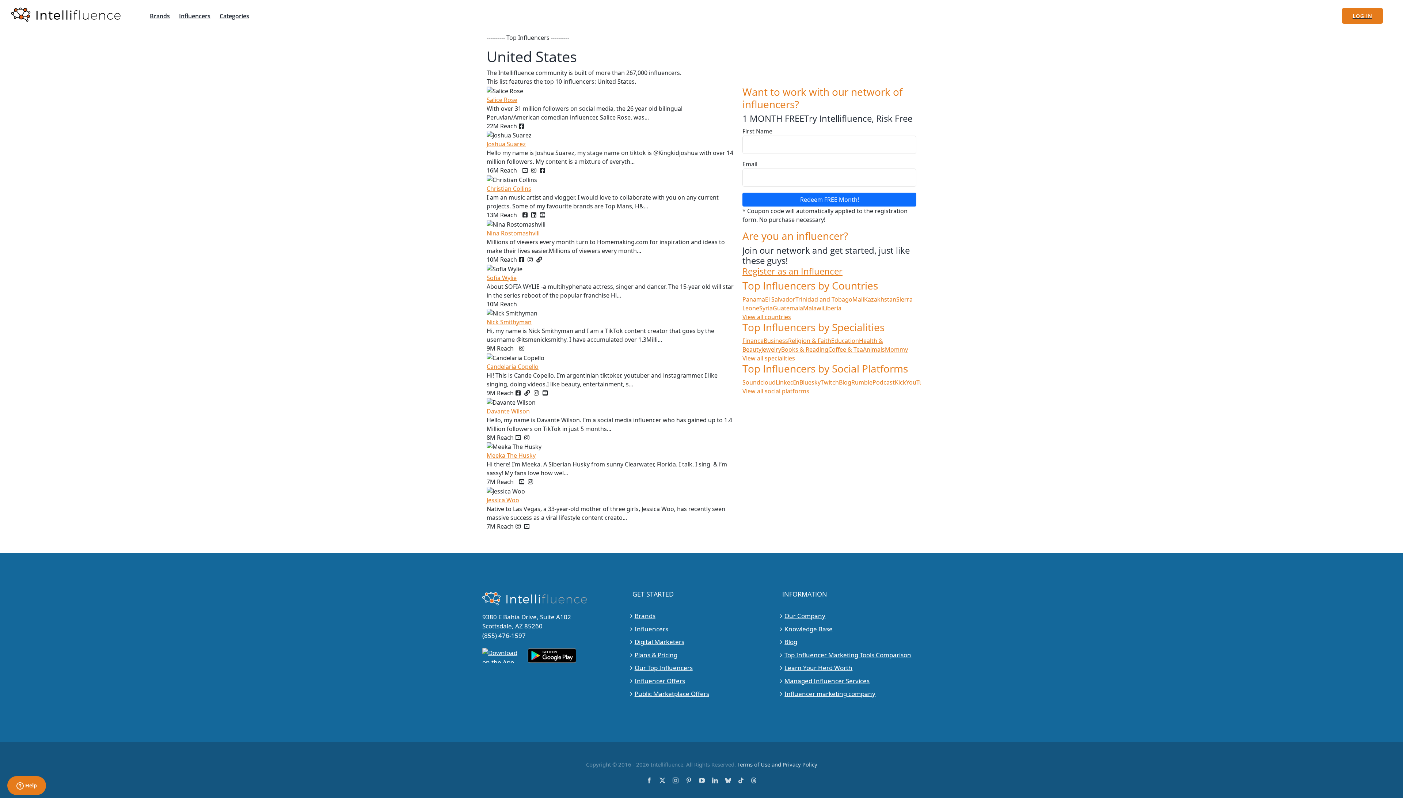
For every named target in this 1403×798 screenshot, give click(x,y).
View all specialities (768, 358)
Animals (874, 349)
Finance (753, 341)
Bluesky (810, 382)
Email (749, 164)
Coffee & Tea (845, 349)
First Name (757, 131)
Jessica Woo (503, 500)
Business (776, 341)
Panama (753, 299)
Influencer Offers (660, 681)
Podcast (883, 382)
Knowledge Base (808, 629)
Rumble (861, 382)
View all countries (766, 317)
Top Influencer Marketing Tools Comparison (847, 655)
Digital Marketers (659, 642)
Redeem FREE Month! (829, 200)
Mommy (896, 349)
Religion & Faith (809, 341)
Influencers (651, 629)
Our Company (804, 616)
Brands (645, 616)
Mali (858, 299)
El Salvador (780, 299)
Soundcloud (759, 382)
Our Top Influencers (664, 667)
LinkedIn (787, 382)
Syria (766, 308)
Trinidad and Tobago (823, 299)
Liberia (832, 308)
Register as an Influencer (792, 271)
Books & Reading (804, 349)
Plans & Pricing (656, 655)
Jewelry (771, 349)
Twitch (830, 382)
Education (845, 341)
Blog (845, 382)
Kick (900, 382)
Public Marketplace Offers (672, 693)
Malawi (813, 308)
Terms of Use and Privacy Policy (777, 764)
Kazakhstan (880, 299)
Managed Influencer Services (827, 681)
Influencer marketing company (829, 693)
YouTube (918, 382)
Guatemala (788, 308)
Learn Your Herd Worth (818, 667)
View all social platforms (775, 391)
